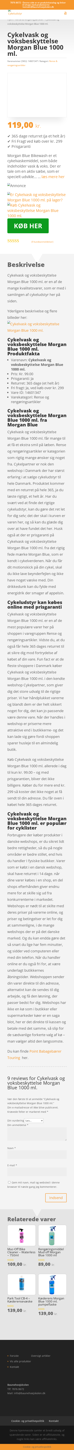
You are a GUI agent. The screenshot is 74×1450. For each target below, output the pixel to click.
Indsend (56, 1197)
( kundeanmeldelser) (42, 241)
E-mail (12, 1165)
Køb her (28, 225)
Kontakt (14, 1367)
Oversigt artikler (40, 1355)
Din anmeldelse (17, 1125)
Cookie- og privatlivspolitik (27, 1421)
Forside (14, 1355)
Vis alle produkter (20, 1361)
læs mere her (53, 176)
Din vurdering (15, 1120)
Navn (11, 1148)
